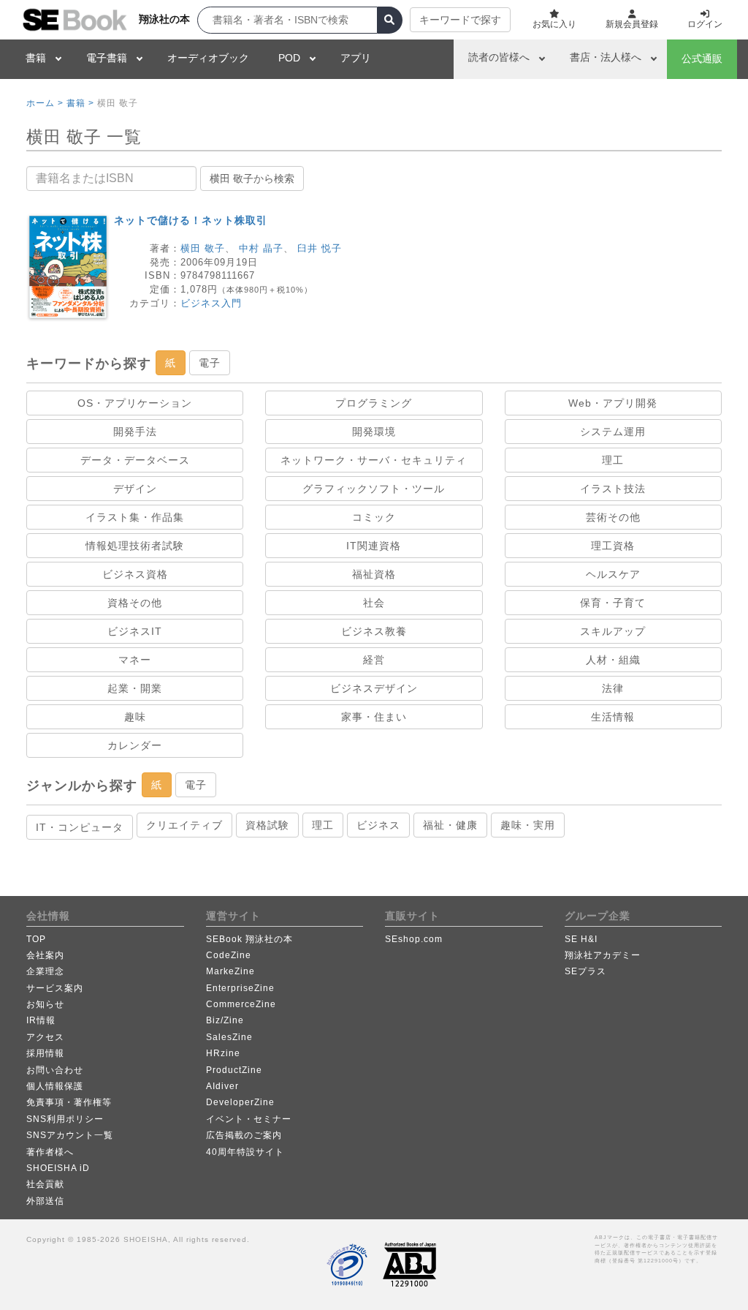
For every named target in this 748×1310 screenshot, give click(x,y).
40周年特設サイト (245, 1152)
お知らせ (45, 1004)
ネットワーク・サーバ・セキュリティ (373, 460)
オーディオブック (208, 58)
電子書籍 (106, 58)
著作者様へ (50, 1152)
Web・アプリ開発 (612, 403)
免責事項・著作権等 (69, 1102)
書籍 (36, 58)
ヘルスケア (613, 574)
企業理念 (45, 971)
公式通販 (702, 58)
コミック (374, 517)
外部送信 (45, 1201)
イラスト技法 (613, 488)
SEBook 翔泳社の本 (249, 939)
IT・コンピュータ (79, 827)
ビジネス (378, 825)
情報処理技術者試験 (134, 546)
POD (289, 58)
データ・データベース (135, 460)
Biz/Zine (225, 1020)
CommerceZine (241, 1004)
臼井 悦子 (319, 248)
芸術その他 (613, 517)
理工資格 (613, 546)
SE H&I (581, 939)
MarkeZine (230, 971)
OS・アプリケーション (134, 403)
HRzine (223, 1053)
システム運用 (613, 431)
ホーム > (45, 103)
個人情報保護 (54, 1086)
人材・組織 (613, 660)
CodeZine (228, 955)
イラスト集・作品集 (134, 517)
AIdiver (222, 1086)
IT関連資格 (373, 546)
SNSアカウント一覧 (69, 1135)
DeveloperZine (240, 1102)
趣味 (135, 717)
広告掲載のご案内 (244, 1135)
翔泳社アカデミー (603, 955)
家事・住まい (374, 717)
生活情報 (613, 717)
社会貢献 (45, 1184)
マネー (134, 660)
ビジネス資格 (135, 574)
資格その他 (134, 603)
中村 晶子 (261, 248)
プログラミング (373, 403)
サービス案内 (54, 988)
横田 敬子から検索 (252, 178)
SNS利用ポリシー (65, 1119)
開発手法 (135, 431)
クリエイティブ (184, 825)
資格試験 (267, 825)
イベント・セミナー (248, 1119)
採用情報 (45, 1053)
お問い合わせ (54, 1070)
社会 (374, 603)
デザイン (135, 488)
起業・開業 (134, 688)
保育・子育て (613, 603)
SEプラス (585, 971)
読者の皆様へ (499, 57)
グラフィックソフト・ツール (373, 488)
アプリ (355, 58)
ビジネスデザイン (374, 688)
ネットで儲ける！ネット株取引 (190, 220)
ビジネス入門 (211, 303)
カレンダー (134, 745)
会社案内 (45, 955)
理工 (613, 460)
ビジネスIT (134, 631)
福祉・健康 (450, 825)
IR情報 (41, 1020)
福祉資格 (374, 574)
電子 (210, 363)
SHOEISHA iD (58, 1168)
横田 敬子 (202, 248)
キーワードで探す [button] (460, 20)
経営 (374, 660)
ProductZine (234, 1070)
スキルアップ (613, 631)
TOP (36, 939)
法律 (613, 688)
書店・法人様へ (605, 57)
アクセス (45, 1037)
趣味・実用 (527, 825)
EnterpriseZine (240, 988)
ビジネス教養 (374, 631)
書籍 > (80, 103)
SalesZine (229, 1037)
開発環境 (374, 431)
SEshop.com (414, 939)
